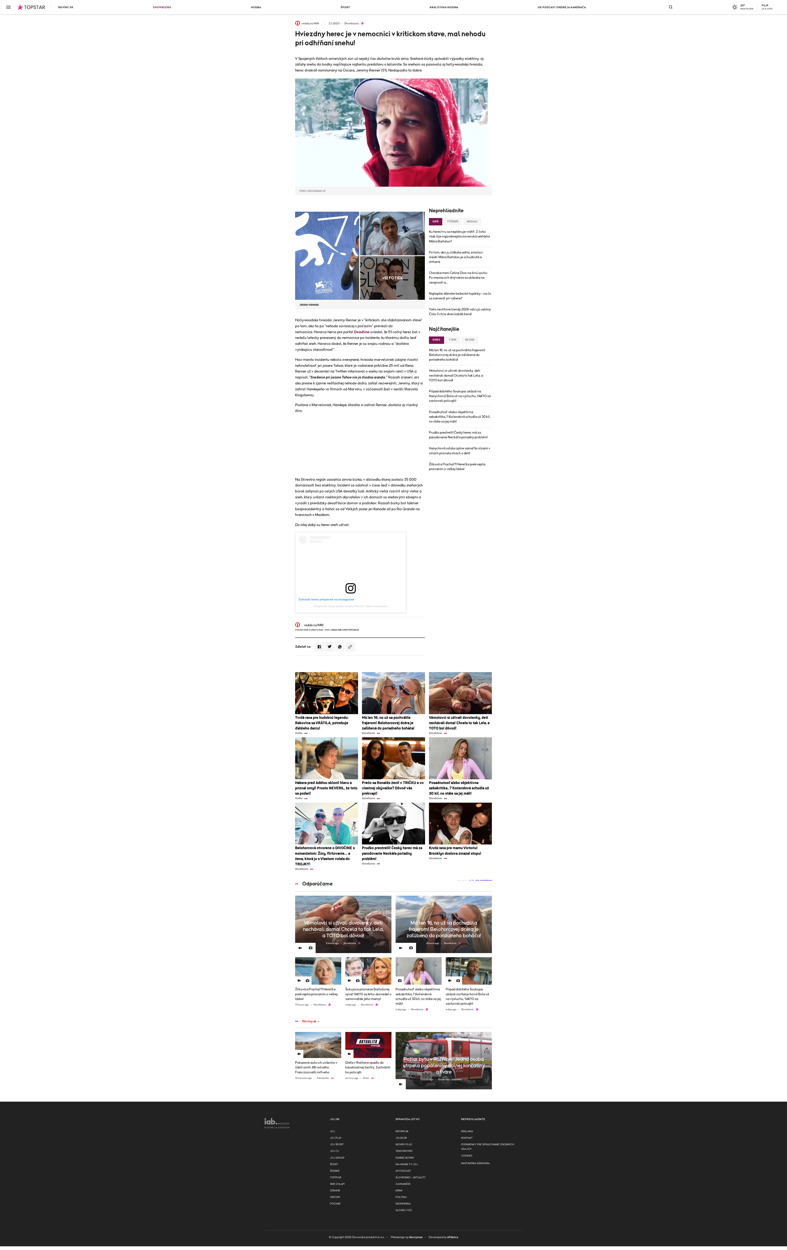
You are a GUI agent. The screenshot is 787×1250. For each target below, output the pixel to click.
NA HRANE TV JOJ (407, 1164)
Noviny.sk (65, 7)
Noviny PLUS (404, 1144)
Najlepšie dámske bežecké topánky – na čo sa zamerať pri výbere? (460, 296)
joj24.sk (401, 1138)
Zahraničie (403, 1184)
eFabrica (452, 1237)
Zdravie (335, 1190)
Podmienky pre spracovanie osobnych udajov (487, 1146)
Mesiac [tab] (472, 221)
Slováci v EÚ (404, 1210)
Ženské (335, 1171)
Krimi (399, 1190)
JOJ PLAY (335, 1138)
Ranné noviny (405, 1158)
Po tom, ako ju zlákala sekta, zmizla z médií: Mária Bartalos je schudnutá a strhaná (456, 257)
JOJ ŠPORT (337, 1144)
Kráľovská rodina (444, 7)
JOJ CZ (334, 1151)
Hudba (256, 7)
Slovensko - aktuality (411, 1177)
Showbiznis (162, 7)
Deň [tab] (436, 221)
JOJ (332, 1131)
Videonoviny (404, 1151)
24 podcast (403, 1171)
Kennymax (416, 1237)
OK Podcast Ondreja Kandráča (562, 7)
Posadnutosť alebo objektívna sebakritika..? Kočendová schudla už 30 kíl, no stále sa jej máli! (459, 416)
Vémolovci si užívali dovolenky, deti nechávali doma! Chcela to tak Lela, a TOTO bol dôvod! (456, 375)
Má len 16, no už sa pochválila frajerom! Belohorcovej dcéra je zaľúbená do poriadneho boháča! (457, 355)
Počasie (335, 1203)
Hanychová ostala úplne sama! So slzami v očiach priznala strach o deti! (459, 451)
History (335, 1197)
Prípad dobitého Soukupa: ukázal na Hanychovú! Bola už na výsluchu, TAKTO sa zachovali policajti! (460, 396)
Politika (401, 1197)
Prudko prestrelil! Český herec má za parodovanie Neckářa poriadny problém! (458, 435)
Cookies (466, 1156)
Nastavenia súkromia (475, 1163)
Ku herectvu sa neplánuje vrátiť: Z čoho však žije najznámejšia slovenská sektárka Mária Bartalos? (459, 236)
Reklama (467, 1131)
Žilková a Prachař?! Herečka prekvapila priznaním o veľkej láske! (457, 467)
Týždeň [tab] (452, 221)
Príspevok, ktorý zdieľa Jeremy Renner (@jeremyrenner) (351, 606)
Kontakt (467, 1138)
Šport (345, 7)
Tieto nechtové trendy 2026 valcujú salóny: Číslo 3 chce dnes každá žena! (460, 312)
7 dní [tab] (452, 340)
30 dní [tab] (469, 340)
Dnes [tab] (436, 340)
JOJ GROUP (337, 1158)
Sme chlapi (337, 1184)
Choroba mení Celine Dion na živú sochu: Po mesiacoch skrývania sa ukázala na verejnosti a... (458, 277)
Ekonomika (403, 1203)
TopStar (335, 1177)
